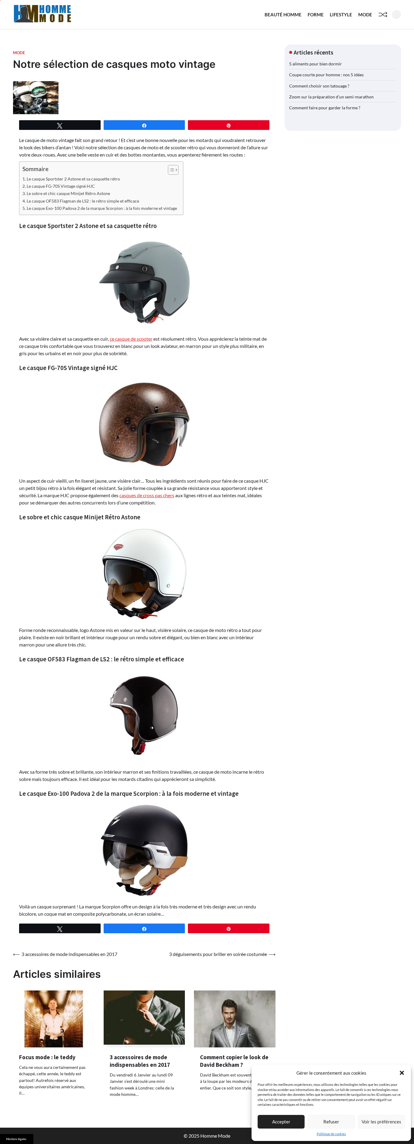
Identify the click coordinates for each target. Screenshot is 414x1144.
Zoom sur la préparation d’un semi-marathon (331, 96)
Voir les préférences (381, 1121)
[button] (402, 1073)
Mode (365, 14)
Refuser (331, 1121)
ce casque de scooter (131, 339)
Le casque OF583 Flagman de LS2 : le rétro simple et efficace (83, 200)
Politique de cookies (331, 1134)
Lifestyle (341, 14)
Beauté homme (283, 14)
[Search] (396, 14)
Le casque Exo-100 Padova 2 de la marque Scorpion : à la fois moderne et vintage (102, 208)
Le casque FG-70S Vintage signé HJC (61, 186)
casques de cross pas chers (146, 495)
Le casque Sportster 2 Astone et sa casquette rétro (73, 178)
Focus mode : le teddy (47, 1057)
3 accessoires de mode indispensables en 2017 (140, 1060)
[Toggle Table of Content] (170, 170)
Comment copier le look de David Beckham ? (234, 1060)
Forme (316, 14)
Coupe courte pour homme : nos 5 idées (326, 74)
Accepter (281, 1121)
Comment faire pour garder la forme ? (324, 107)
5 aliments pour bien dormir (315, 63)
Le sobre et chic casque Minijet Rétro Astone (68, 193)
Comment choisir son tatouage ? (319, 85)
